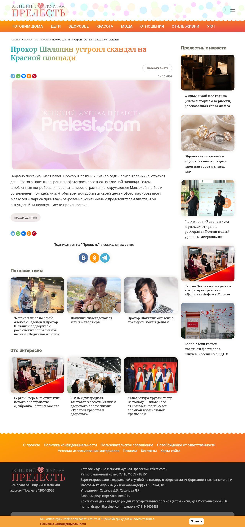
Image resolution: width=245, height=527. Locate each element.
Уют (211, 26)
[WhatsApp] (18, 76)
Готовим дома (28, 26)
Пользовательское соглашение (127, 445)
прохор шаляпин (25, 217)
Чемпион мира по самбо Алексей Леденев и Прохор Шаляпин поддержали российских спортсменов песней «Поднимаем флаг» (36, 326)
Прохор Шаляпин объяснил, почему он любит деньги (151, 320)
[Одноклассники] (29, 76)
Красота (105, 26)
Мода (127, 26)
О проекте (31, 445)
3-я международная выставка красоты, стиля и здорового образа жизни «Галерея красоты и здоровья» (93, 406)
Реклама (130, 450)
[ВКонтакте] (23, 76)
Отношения (152, 26)
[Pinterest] (34, 76)
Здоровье (79, 26)
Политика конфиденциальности (70, 445)
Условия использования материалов (88, 450)
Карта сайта (170, 450)
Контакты (149, 450)
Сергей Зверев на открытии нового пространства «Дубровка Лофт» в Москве (37, 402)
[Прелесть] (38, 4)
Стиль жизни (186, 26)
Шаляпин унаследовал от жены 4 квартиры (91, 320)
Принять (196, 521)
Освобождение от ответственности (186, 445)
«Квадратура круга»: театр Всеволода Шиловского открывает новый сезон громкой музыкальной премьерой (150, 406)
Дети (56, 26)
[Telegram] (13, 76)
